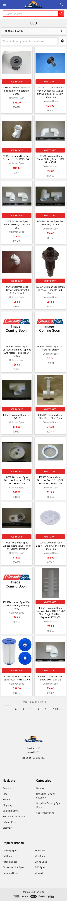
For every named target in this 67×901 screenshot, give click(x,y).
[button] (62, 41)
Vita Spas (40, 855)
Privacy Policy (10, 821)
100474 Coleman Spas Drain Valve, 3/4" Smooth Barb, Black (50, 289)
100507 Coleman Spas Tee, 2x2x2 (17, 416)
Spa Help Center (11, 810)
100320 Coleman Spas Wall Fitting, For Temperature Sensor (17, 90)
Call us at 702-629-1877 (33, 757)
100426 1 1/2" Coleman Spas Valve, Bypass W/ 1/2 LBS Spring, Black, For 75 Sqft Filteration (50, 92)
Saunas (40, 788)
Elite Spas (40, 850)
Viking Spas (41, 861)
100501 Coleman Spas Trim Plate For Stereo (50, 348)
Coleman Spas (10, 872)
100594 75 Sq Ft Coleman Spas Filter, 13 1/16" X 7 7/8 (17, 678)
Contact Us (8, 788)
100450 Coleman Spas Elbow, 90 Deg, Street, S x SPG (17, 224)
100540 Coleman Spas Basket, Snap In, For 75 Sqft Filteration (50, 545)
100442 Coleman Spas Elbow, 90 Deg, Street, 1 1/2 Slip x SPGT (50, 159)
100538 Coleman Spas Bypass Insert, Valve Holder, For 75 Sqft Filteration (16, 545)
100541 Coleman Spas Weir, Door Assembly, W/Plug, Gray (17, 605)
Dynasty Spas (10, 850)
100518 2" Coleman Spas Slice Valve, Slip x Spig (50, 416)
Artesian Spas (10, 861)
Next (55, 708)
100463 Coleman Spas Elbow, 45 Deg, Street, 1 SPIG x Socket (17, 289)
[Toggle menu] (4, 4)
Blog (5, 793)
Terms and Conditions (14, 816)
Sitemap (7, 827)
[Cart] (62, 4)
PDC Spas (40, 867)
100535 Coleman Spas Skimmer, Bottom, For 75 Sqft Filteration (17, 480)
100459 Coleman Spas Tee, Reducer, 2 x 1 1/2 (50, 223)
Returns (7, 799)
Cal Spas (7, 855)
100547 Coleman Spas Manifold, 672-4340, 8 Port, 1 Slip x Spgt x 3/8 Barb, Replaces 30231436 (50, 612)
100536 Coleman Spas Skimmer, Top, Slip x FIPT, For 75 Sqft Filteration (50, 480)
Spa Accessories (45, 812)
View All (39, 872)
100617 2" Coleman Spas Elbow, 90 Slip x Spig (50, 678)
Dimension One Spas (13, 867)
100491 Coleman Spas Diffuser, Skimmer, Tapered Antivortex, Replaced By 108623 (17, 351)
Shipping (7, 805)
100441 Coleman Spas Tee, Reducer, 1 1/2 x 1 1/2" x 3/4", (17, 157)
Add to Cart (17, 81)
